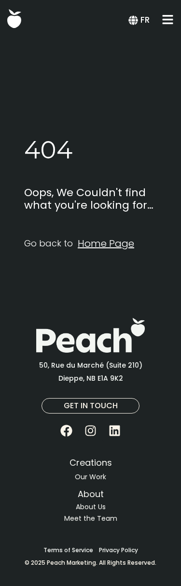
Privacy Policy (118, 550)
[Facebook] (67, 430)
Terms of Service (68, 550)
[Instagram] (91, 430)
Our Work (90, 477)
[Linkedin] (115, 430)
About (91, 494)
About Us (91, 507)
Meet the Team (90, 518)
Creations (91, 463)
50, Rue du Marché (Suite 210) (90, 365)
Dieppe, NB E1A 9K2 (90, 378)
